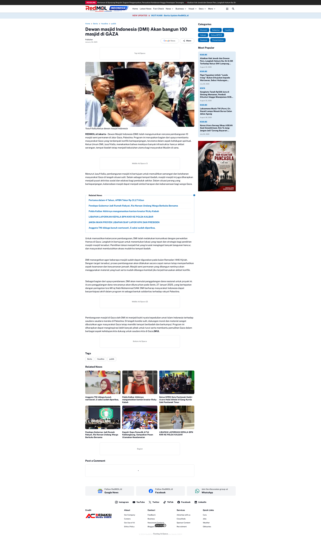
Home (135, 9)
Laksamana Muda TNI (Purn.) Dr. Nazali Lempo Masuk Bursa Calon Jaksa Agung (216, 111)
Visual (191, 9)
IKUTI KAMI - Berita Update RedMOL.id (170, 15)
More (210, 9)
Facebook (185, 502)
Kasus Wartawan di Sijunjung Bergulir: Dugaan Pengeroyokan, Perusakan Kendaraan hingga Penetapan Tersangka (109, 3)
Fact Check (158, 9)
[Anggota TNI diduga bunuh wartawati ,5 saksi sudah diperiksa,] (102, 382)
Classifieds (181, 519)
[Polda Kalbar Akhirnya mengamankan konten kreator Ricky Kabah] (139, 382)
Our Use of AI (129, 523)
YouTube (140, 502)
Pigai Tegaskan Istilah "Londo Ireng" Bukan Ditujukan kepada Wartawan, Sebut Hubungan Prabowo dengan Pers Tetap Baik (215, 78)
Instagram (124, 502)
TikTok (170, 502)
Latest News (145, 9)
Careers (127, 519)
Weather (206, 523)
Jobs (204, 519)
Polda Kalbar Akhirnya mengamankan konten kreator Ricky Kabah (124, 211)
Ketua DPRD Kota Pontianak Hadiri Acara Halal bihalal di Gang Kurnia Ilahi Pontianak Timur (175, 400)
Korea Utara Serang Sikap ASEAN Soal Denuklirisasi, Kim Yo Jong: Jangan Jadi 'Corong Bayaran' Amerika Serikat (216, 128)
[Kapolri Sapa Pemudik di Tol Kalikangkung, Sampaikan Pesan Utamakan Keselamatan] (139, 417)
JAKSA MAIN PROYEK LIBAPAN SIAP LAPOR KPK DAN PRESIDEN (124, 222)
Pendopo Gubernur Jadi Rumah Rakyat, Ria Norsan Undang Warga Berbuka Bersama (133, 205)
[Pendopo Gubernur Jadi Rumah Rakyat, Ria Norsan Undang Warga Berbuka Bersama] (102, 417)
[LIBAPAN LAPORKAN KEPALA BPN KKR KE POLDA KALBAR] (176, 417)
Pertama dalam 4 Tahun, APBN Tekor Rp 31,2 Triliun (116, 200)
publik (111, 359)
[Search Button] (233, 8)
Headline (100, 359)
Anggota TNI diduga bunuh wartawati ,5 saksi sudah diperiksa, (122, 227)
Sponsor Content (183, 523)
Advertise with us (183, 515)
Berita (89, 359)
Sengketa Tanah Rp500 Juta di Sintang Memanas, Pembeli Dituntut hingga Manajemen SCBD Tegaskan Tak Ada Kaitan (216, 94)
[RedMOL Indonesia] (107, 9)
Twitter (155, 502)
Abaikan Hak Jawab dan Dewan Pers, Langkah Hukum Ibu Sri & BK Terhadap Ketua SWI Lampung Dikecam (201, 3)
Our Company (129, 515)
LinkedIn (202, 502)
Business (180, 9)
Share (188, 41)
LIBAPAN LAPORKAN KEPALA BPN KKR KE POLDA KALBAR (121, 216)
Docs (201, 9)
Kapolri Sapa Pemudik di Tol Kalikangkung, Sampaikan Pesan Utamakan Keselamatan (137, 435)
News (168, 9)
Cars (205, 515)
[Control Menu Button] (227, 8)
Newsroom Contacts (156, 523)
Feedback (152, 515)
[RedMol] (98, 517)
